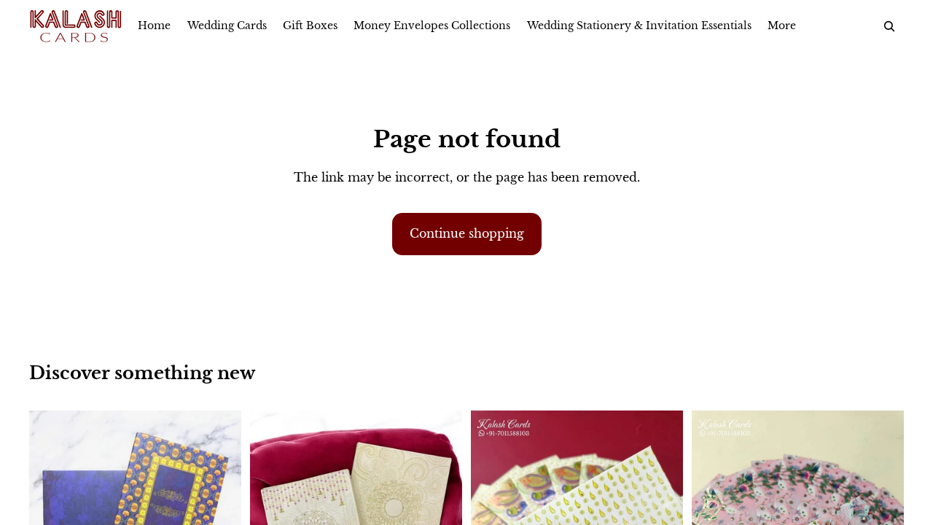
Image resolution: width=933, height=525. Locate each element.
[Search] (889, 26)
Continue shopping (467, 233)
